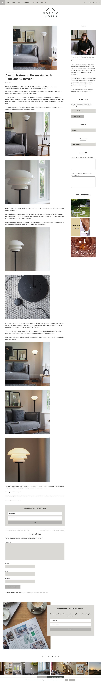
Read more (72, 680)
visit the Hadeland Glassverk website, (39, 486)
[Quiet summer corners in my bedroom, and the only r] (19, 668)
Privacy (51, 631)
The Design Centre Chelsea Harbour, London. (35, 488)
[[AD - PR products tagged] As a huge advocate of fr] (31, 668)
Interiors (8, 82)
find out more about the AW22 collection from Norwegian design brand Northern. (43, 496)
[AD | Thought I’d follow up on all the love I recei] (69, 668)
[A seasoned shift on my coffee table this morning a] (82, 668)
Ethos (72, 70)
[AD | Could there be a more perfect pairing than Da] (57, 668)
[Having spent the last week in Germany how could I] (44, 668)
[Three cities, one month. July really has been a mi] (95, 668)
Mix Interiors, (74, 68)
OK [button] (66, 680)
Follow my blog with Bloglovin (13, 500)
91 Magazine (89, 68)
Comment (8, 542)
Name (7, 563)
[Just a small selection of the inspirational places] (6, 668)
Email (7, 571)
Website (7, 578)
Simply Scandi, (82, 68)
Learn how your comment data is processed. (37, 592)
